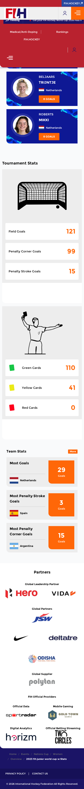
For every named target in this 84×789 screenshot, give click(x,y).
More (73, 451)
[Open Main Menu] (9, 58)
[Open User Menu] (74, 50)
